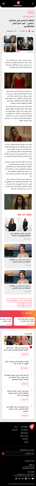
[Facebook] (29, 31)
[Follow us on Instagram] (22, 478)
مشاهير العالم (24, 433)
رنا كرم (20, 305)
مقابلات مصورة (24, 436)
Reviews (31, 12)
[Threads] (19, 478)
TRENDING (25, 439)
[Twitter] (26, 31)
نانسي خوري (27, 305)
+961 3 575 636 (30, 474)
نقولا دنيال (10, 300)
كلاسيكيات (15, 430)
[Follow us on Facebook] (26, 478)
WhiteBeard (32, 483)
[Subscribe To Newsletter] (3, 454)
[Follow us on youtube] (33, 478)
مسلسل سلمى (27, 300)
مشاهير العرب (24, 427)
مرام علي (18, 300)
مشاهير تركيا (24, 430)
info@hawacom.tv (21, 474)
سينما (16, 427)
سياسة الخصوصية (29, 461)
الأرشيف (26, 442)
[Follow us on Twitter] (29, 478)
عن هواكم (31, 465)
